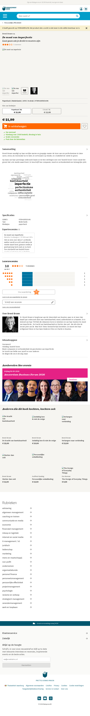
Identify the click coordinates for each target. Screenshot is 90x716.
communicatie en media (12, 521)
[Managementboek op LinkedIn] (39, 698)
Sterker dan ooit (9, 479)
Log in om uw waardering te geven (14, 297)
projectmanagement (11, 587)
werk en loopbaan (10, 607)
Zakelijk (6, 638)
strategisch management (13, 599)
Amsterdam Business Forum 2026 (24, 374)
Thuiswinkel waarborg (15, 686)
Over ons (64, 689)
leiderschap (7, 549)
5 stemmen (17, 44)
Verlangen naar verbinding (73, 441)
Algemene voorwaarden (35, 686)
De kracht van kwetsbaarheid (14, 441)
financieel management (12, 529)
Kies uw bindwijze (9, 106)
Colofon (49, 686)
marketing (6, 554)
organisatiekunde (10, 570)
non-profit (6, 562)
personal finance (9, 574)
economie (6, 525)
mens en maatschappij (12, 558)
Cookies (64, 686)
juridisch (6, 545)
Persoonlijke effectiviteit (12, 23)
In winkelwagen (17, 126)
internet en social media (12, 537)
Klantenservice (9, 633)
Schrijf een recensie (13, 302)
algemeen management (12, 512)
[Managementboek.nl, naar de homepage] (9, 10)
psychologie (7, 591)
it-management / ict (11, 541)
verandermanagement (12, 603)
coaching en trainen (10, 516)
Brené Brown (7, 34)
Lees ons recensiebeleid (11, 307)
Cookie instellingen (76, 686)
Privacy (56, 686)
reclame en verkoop (10, 595)
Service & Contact (52, 689)
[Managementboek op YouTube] (45, 698)
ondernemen (8, 566)
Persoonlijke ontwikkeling (42, 479)
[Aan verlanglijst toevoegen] (85, 126)
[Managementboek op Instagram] (50, 698)
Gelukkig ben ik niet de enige (44, 441)
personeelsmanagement (13, 578)
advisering (6, 508)
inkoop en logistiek (10, 533)
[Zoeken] (77, 16)
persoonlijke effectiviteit (12, 582)
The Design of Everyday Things (75, 479)
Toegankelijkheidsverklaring (33, 689)
